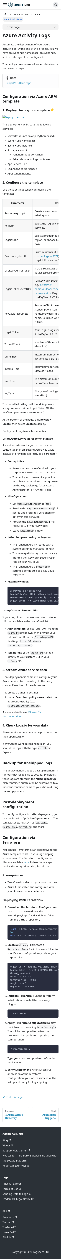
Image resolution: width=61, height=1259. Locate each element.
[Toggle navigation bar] (5, 4)
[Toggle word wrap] (49, 590)
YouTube (8, 1227)
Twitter (7, 1222)
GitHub (7, 1237)
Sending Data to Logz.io (17, 1194)
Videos (6, 1145)
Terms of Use (10, 1189)
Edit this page (14, 1097)
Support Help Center (15, 1150)
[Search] (55, 5)
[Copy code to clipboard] (54, 590)
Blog (5, 1140)
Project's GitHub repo (18, 83)
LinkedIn (8, 1232)
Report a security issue (16, 1165)
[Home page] (5, 14)
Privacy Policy (10, 1184)
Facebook (8, 1217)
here (26, 862)
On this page (12, 27)
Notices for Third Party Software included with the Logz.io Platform (30, 1158)
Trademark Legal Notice (17, 1199)
